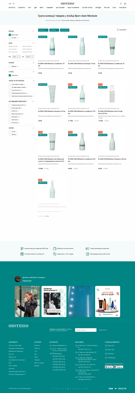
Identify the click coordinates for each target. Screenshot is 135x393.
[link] (125, 3)
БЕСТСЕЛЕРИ (60, 7)
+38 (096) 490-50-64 (58, 370)
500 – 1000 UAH (13, 52)
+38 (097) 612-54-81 (58, 356)
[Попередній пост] (17, 301)
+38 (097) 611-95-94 (84, 355)
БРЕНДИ (98, 7)
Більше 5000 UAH (27, 52)
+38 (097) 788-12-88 (58, 359)
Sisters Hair (110, 345)
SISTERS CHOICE (87, 7)
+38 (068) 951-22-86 (58, 367)
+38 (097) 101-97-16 (84, 361)
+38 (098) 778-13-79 (84, 349)
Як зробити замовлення (16, 348)
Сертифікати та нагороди (17, 360)
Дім (35, 354)
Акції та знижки (39, 363)
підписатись (103, 330)
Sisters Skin (110, 349)
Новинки (37, 360)
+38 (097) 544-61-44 (84, 367)
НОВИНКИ (49, 7)
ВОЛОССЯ (12, 7)
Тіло (35, 351)
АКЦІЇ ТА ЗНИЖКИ (73, 7)
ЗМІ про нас (12, 357)
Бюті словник (13, 365)
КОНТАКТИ (122, 7)
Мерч (36, 357)
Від (10, 56)
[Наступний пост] (117, 301)
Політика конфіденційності (17, 374)
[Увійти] (121, 3)
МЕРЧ (41, 7)
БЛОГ (114, 7)
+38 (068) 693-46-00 (58, 364)
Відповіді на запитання (16, 351)
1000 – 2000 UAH (27, 46)
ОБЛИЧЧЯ (21, 7)
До (23, 56)
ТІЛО (29, 7)
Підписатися (27, 281)
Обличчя (37, 348)
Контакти (12, 368)
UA (10, 3)
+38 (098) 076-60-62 (84, 379)
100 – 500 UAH (12, 49)
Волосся (37, 345)
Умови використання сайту (17, 371)
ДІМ (35, 7)
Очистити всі (64, 30)
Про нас (11, 354)
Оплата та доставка (15, 345)
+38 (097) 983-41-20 (58, 362)
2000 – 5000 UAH (27, 49)
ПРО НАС (107, 7)
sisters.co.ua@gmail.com (59, 345)
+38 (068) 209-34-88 (84, 374)
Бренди (36, 365)
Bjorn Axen (41, 61)
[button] (43, 30)
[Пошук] (13, 3)
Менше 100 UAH (13, 46)
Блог (10, 363)
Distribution (110, 353)
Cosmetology (111, 357)
